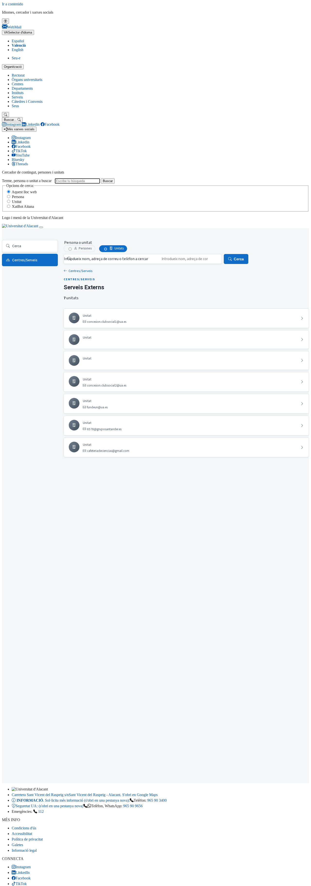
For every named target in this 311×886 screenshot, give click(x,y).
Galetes (17, 845)
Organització (13, 67)
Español (18, 41)
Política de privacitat (27, 839)
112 (41, 811)
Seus (15, 106)
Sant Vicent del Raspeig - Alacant (85, 795)
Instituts (18, 93)
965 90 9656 (133, 806)
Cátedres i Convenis (27, 101)
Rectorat (18, 75)
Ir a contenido (12, 4)
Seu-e (16, 58)
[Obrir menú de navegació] (41, 227)
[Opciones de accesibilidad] (5, 21)
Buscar (108, 181)
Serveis (17, 97)
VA (18, 32)
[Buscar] (5, 114)
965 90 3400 (157, 800)
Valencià (19, 45)
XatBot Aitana (23, 206)
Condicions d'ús (24, 828)
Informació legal (24, 850)
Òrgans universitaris (27, 80)
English (17, 50)
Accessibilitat (22, 834)
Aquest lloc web (24, 192)
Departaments (22, 88)
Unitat (16, 202)
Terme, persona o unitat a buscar (27, 181)
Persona (18, 197)
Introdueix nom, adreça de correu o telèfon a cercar (106, 259)
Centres (17, 84)
